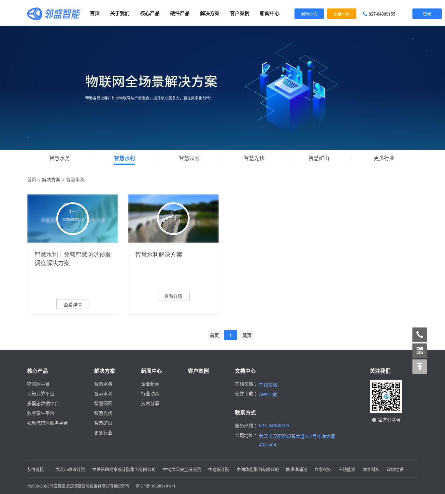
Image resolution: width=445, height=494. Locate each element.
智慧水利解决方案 (158, 254)
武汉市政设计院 (70, 469)
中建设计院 (218, 469)
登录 (427, 13)
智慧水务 (59, 158)
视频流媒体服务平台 (47, 422)
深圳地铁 (395, 469)
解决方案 (51, 179)
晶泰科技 (322, 469)
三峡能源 (346, 469)
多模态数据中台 (43, 403)
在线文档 (268, 384)
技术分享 (150, 403)
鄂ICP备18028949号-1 (156, 485)
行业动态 (150, 393)
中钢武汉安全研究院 (182, 469)
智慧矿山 (319, 158)
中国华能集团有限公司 (258, 469)
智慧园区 (189, 158)
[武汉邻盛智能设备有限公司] (54, 13)
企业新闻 (150, 383)
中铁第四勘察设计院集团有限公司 (124, 469)
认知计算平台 (40, 393)
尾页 (246, 335)
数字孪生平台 (40, 413)
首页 (95, 13)
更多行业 (384, 158)
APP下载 (268, 394)
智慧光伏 (254, 158)
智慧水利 (124, 158)
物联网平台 (38, 383)
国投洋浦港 (296, 469)
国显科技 (371, 469)
